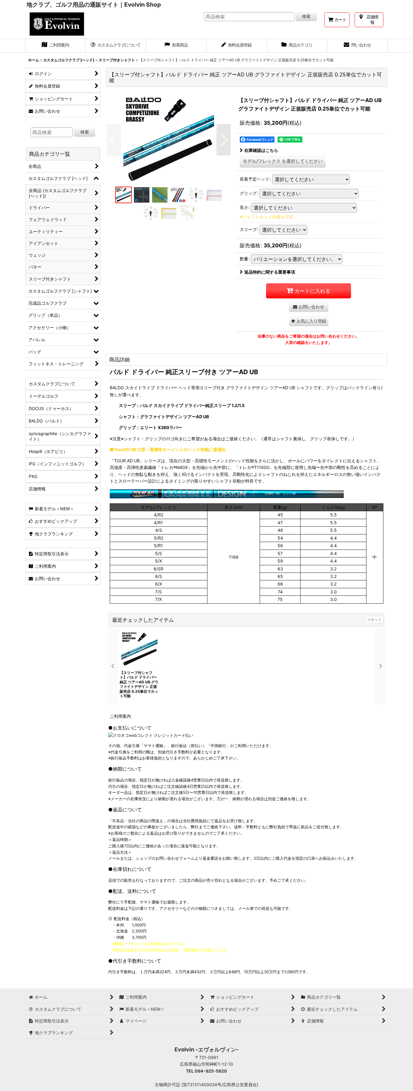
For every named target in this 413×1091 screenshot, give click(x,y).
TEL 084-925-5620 (206, 1070)
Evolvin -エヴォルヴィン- (206, 1049)
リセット (374, 619)
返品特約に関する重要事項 (269, 271)
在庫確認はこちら (261, 150)
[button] (114, 140)
